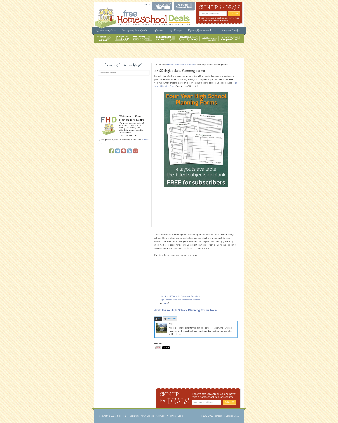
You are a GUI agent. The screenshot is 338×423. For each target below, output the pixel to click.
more (166, 303)
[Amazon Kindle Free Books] (142, 38)
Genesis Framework (156, 416)
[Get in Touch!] (135, 152)
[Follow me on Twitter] (117, 152)
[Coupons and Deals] (104, 38)
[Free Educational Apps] (122, 38)
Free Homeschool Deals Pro (130, 416)
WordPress (171, 416)
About (147, 4)
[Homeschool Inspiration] (231, 38)
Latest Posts (171, 319)
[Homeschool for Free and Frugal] (165, 38)
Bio (159, 319)
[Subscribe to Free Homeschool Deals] (129, 152)
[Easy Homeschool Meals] (209, 38)
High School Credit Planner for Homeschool (180, 300)
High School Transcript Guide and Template (180, 296)
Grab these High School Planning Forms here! (185, 310)
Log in (181, 416)
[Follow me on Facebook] (111, 152)
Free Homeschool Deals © (142, 16)
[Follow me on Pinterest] (123, 152)
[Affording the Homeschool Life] (188, 38)
